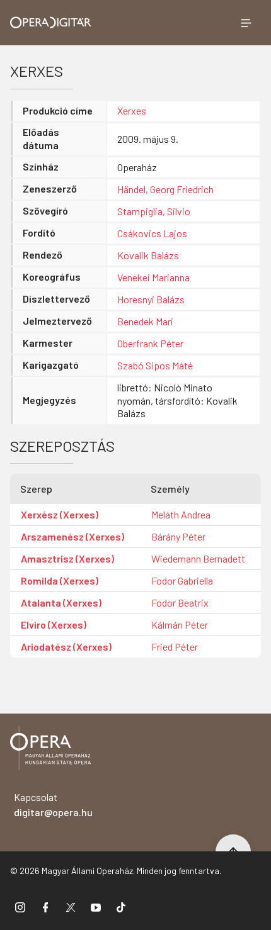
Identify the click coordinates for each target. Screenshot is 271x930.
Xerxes (131, 110)
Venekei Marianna (153, 277)
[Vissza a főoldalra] (50, 750)
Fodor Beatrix (180, 602)
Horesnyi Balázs (151, 299)
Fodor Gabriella (182, 580)
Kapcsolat (53, 804)
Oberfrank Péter (150, 343)
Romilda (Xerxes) (59, 580)
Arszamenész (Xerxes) (72, 536)
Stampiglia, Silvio (153, 211)
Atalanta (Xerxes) (61, 602)
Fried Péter (174, 647)
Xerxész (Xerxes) (59, 514)
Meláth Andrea (180, 514)
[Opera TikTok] (121, 906)
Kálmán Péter (179, 624)
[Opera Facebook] (45, 906)
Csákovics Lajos (152, 233)
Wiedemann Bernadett (198, 558)
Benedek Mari (145, 321)
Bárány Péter (178, 536)
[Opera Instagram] (20, 906)
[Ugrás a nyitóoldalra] (50, 22)
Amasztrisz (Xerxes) (67, 558)
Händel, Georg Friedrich (165, 189)
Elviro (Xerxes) (53, 624)
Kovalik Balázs (148, 255)
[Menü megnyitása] (246, 23)
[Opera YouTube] (96, 906)
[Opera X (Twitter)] (71, 906)
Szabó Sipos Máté (155, 365)
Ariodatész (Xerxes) (66, 647)
